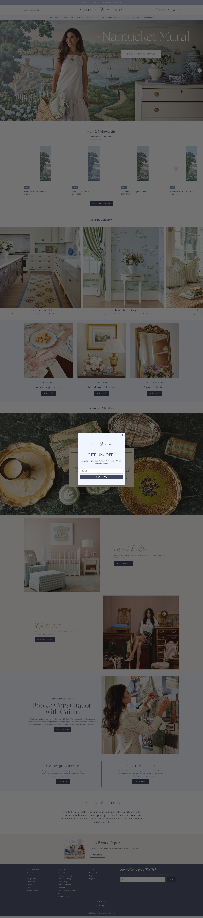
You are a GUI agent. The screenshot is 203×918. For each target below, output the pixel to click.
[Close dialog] (123, 435)
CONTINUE (101, 477)
